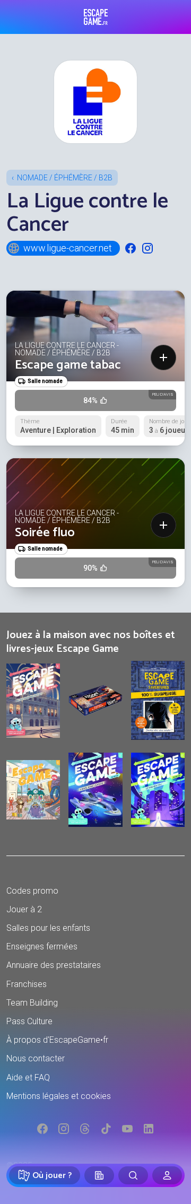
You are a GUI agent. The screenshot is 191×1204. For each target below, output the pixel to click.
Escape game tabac (68, 365)
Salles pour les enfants (48, 928)
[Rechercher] (133, 1175)
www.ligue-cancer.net (67, 248)
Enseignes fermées (41, 946)
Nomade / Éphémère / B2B (64, 177)
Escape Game (95, 16)
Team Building (32, 1003)
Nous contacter (35, 1058)
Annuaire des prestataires (53, 965)
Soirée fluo (45, 532)
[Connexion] (167, 1175)
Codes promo (32, 891)
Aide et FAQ (28, 1077)
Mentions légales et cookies (58, 1096)
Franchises (26, 984)
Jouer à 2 (24, 909)
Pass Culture (29, 1021)
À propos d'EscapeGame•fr (57, 1040)
